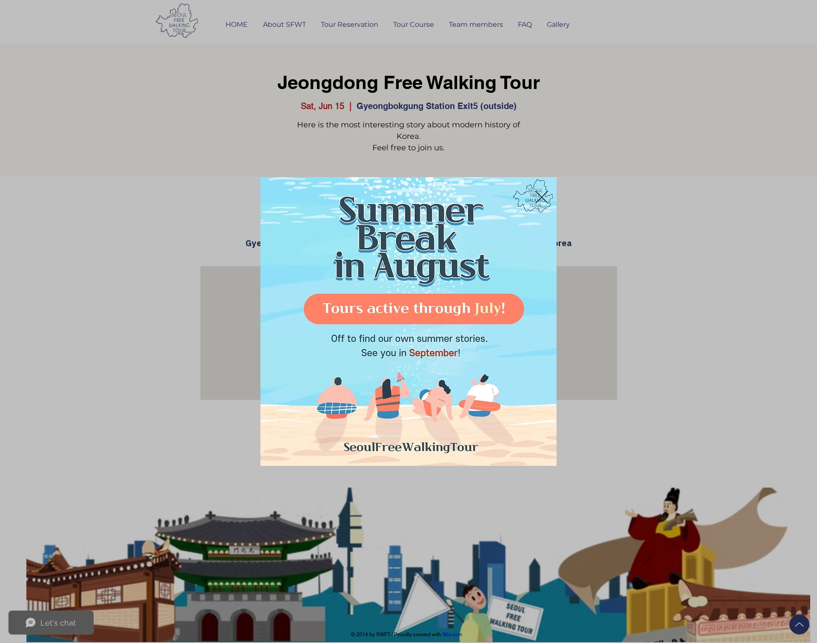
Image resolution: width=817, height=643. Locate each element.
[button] (541, 197)
